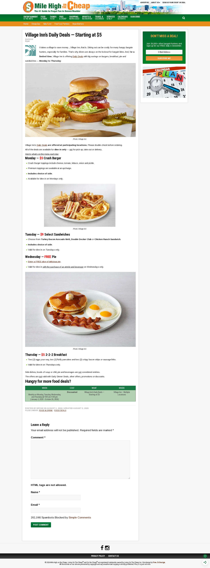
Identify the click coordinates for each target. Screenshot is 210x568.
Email (35, 504)
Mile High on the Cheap (70, 7)
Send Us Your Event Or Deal (173, 3)
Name (35, 492)
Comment (38, 437)
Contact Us (113, 556)
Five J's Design (159, 562)
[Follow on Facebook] (102, 548)
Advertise (144, 3)
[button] (135, 16)
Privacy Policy (98, 556)
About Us (155, 3)
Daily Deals (78, 56)
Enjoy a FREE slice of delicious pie (44, 261)
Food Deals (60, 410)
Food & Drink (46, 410)
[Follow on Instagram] (107, 548)
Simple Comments (80, 517)
